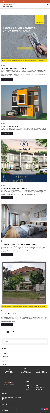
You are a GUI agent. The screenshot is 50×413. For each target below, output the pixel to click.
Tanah (4, 353)
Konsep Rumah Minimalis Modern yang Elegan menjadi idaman (19, 244)
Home (27, 385)
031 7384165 (11, 373)
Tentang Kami (29, 387)
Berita (4, 364)
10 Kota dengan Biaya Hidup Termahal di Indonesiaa (12, 403)
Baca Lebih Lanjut (6, 79)
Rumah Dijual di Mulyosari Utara (10, 126)
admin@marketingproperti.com (41, 372)
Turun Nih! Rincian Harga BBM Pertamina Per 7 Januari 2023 (11, 398)
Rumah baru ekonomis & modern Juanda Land (14, 188)
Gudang (5, 351)
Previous (4, 332)
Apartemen (5, 356)
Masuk (4, 1)
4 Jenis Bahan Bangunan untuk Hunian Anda (13, 68)
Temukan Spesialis (40, 387)
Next (14, 332)
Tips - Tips (5, 359)
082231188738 (10, 372)
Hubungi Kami (39, 389)
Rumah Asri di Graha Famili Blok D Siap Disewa (14, 314)
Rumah (4, 361)
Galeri (37, 385)
